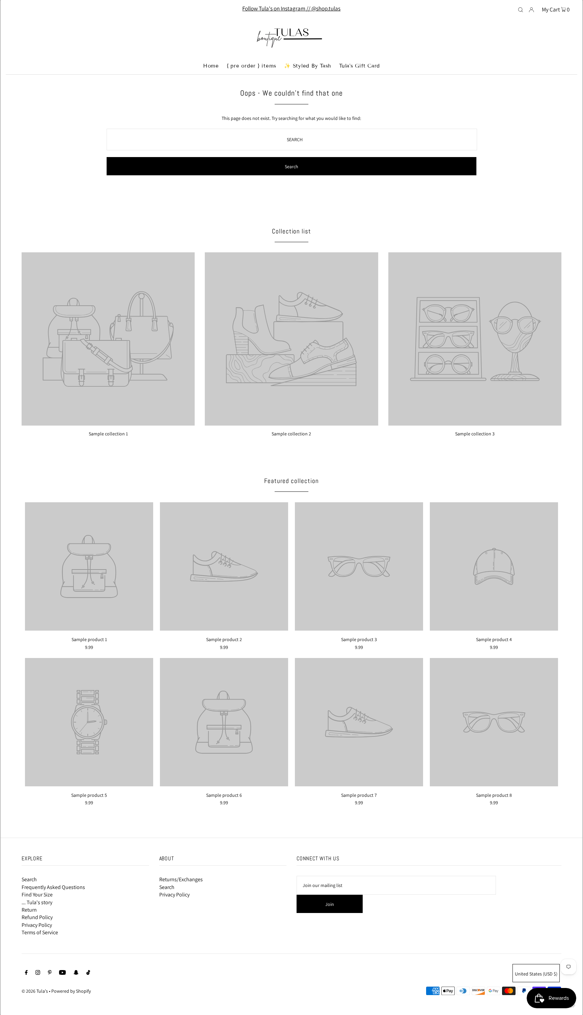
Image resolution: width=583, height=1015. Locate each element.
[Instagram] (37, 973)
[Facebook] (26, 973)
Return (29, 909)
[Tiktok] (88, 973)
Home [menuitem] (211, 66)
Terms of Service (40, 932)
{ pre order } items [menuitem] (251, 66)
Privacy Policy (37, 925)
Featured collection (291, 481)
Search (29, 879)
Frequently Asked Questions (53, 887)
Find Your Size (37, 894)
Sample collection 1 (108, 434)
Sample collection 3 (475, 434)
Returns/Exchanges (181, 879)
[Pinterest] (50, 973)
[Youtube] (62, 973)
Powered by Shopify (71, 991)
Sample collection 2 (291, 434)
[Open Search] (520, 9)
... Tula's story (37, 902)
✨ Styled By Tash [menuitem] (307, 66)
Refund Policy (37, 917)
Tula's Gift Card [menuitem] (359, 66)
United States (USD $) (536, 974)
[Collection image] (108, 423)
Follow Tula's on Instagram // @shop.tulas (291, 8)
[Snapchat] (76, 973)
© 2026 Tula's (35, 991)
